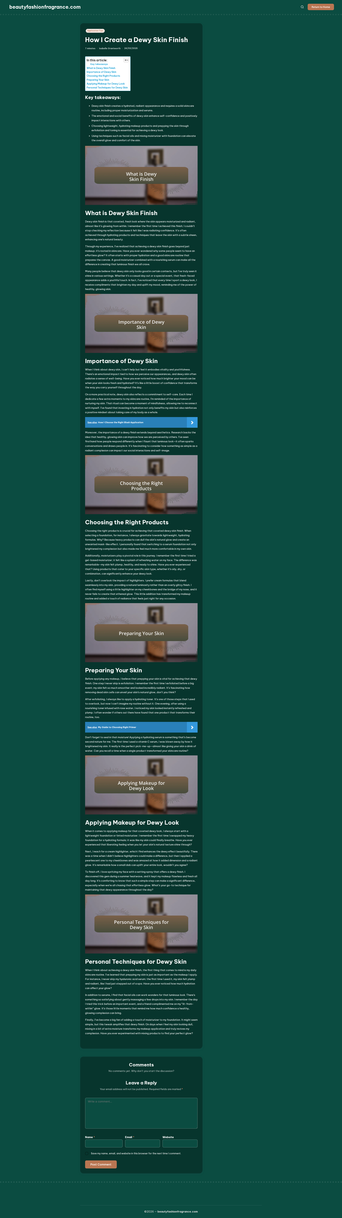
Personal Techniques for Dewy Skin (107, 87)
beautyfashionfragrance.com (45, 7)
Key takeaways (99, 64)
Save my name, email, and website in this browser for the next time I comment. (136, 1153)
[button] (321, 7)
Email (129, 1137)
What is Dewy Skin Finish (101, 68)
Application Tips (95, 31)
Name (90, 1137)
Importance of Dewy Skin (101, 71)
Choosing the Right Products (103, 75)
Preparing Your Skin (98, 79)
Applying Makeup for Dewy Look (106, 83)
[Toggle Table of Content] (125, 60)
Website (168, 1137)
